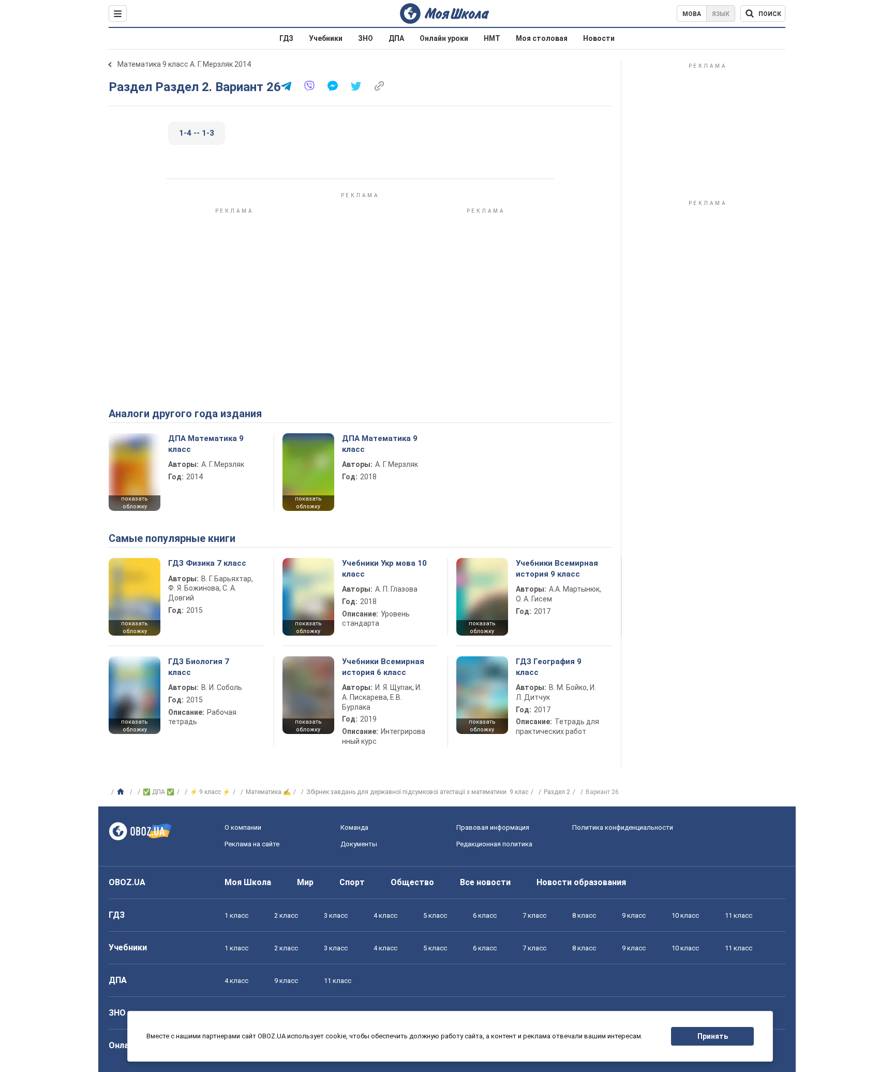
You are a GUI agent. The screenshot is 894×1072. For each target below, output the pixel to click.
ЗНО (365, 38)
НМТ (492, 38)
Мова (691, 14)
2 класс (286, 915)
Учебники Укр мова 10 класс (384, 568)
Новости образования (581, 882)
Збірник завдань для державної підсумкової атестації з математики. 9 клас (417, 792)
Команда (354, 827)
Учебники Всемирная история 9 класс (557, 568)
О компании (243, 827)
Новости (599, 38)
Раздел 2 (557, 792)
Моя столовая (542, 38)
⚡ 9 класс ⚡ (210, 792)
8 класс (584, 915)
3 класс (336, 915)
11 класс (738, 915)
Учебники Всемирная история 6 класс (383, 667)
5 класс (435, 915)
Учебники (325, 38)
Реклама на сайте (252, 844)
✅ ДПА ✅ (158, 792)
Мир (305, 882)
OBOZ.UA (127, 882)
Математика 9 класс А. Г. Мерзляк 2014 (184, 64)
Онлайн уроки (444, 38)
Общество (412, 882)
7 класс (534, 915)
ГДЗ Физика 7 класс (207, 563)
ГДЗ (286, 38)
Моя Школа (248, 882)
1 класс (236, 915)
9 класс (634, 915)
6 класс (485, 915)
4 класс (385, 915)
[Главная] (121, 792)
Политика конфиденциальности (622, 827)
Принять (712, 1036)
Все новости (485, 882)
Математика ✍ (268, 792)
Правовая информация (492, 827)
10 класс (685, 915)
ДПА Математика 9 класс (206, 443)
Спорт (352, 882)
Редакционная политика (494, 844)
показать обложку (134, 502)
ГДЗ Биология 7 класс (198, 667)
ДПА (396, 38)
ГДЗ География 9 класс (549, 667)
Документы (358, 844)
